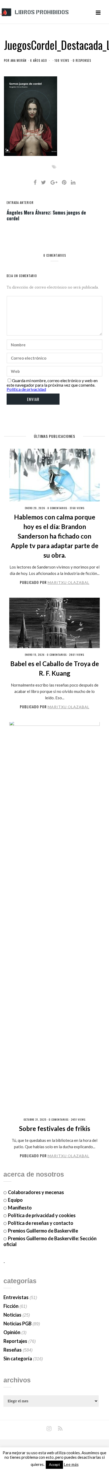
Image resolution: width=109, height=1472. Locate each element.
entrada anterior (20, 202)
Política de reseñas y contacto (40, 1223)
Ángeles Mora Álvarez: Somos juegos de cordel (46, 215)
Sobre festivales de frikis (54, 1128)
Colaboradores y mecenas (36, 1192)
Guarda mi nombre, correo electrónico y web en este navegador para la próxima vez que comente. (52, 382)
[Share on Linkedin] (73, 182)
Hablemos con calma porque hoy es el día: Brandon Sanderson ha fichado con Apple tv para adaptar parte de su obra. (54, 536)
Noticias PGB (17, 1323)
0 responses (82, 60)
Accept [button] (54, 1464)
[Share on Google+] (54, 182)
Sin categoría (17, 1358)
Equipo (15, 1200)
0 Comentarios (57, 508)
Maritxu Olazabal (68, 582)
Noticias (12, 1315)
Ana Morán (18, 60)
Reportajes (15, 1341)
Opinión (11, 1332)
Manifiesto (20, 1208)
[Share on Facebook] (35, 182)
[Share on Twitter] (43, 182)
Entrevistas (16, 1297)
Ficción (11, 1306)
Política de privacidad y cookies (42, 1215)
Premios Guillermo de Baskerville (43, 1231)
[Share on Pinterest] (64, 182)
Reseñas (12, 1350)
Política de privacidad (26, 389)
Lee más (71, 1464)
